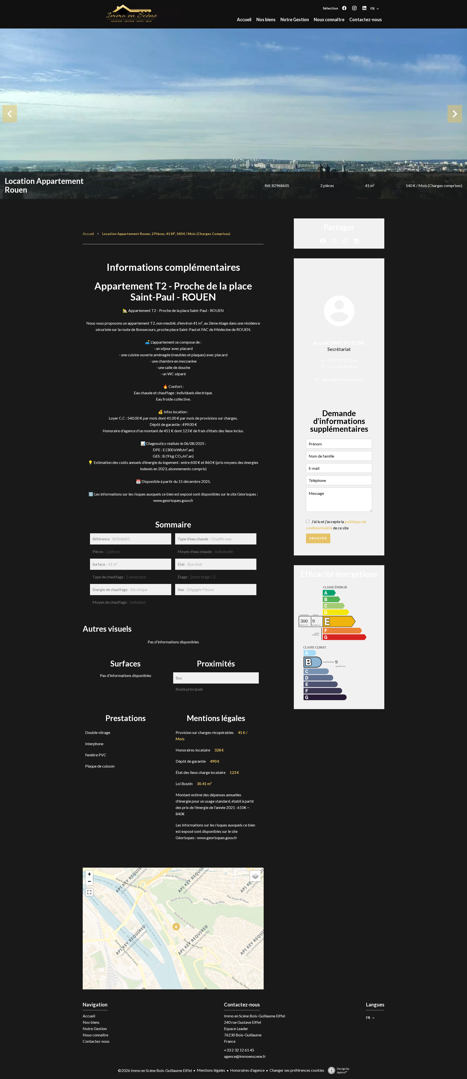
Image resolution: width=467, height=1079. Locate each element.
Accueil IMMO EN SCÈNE (339, 343)
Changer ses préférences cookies (296, 1070)
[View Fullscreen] (89, 892)
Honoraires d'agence (247, 1070)
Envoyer (318, 538)
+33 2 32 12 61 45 (342, 360)
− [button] (89, 881)
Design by (343, 1070)
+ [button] (89, 874)
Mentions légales (211, 1070)
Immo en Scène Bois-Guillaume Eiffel (254, 1015)
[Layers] (255, 876)
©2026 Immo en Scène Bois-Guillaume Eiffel (155, 1070)
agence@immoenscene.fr (342, 379)
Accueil (88, 234)
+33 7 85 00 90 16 (342, 366)
